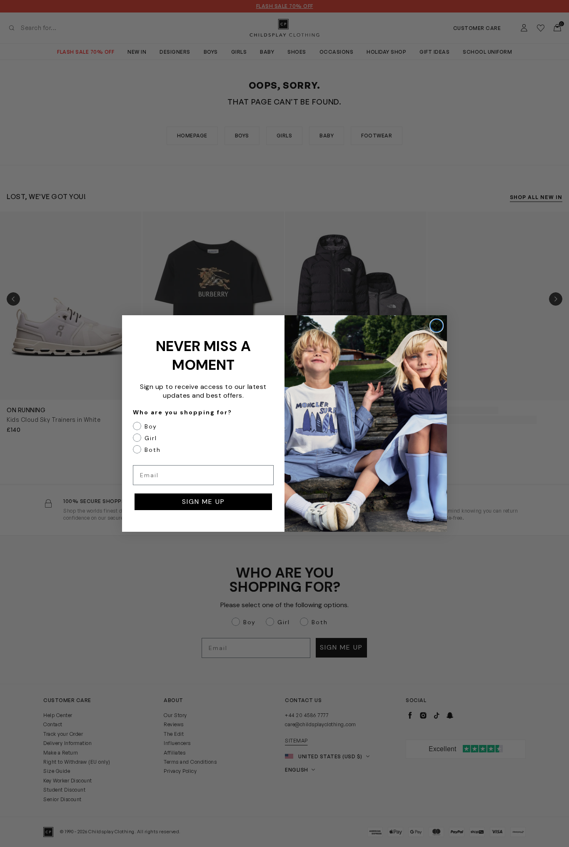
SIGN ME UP (203, 501)
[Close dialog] (436, 325)
